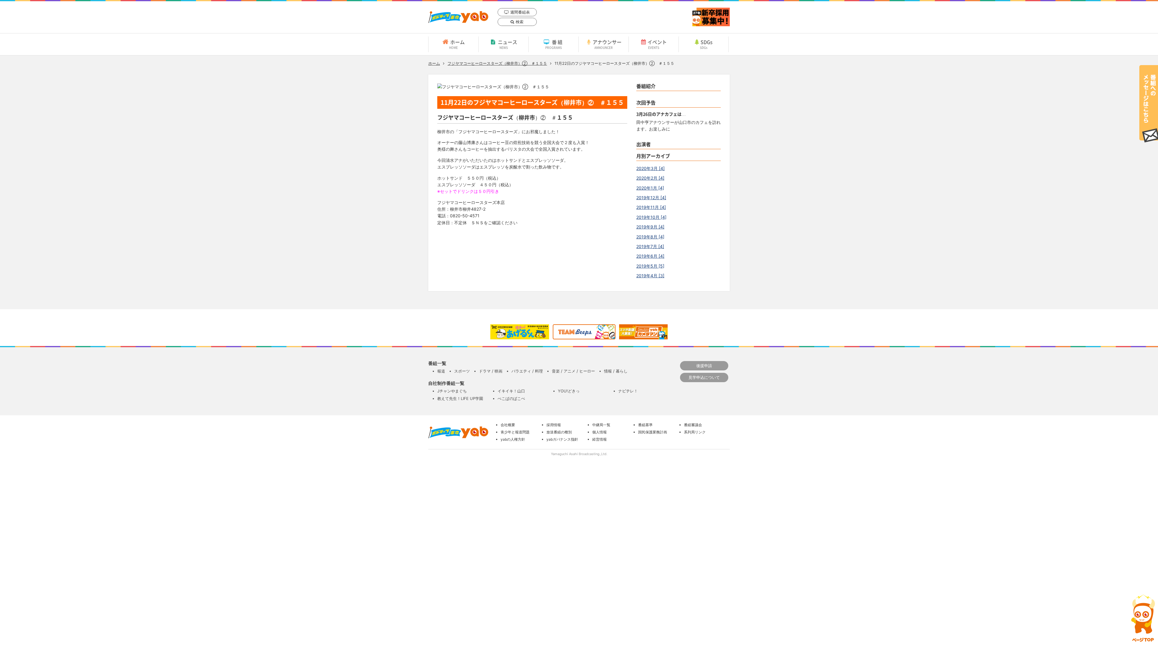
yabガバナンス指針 (562, 439)
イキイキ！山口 (511, 390)
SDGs (706, 44)
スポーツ (462, 371)
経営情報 (599, 439)
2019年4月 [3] (650, 275)
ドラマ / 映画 (490, 371)
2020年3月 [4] (650, 168)
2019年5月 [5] (650, 266)
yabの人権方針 (513, 439)
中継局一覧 (601, 425)
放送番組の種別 (559, 432)
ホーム (457, 44)
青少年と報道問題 (515, 432)
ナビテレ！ (628, 390)
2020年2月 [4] (650, 178)
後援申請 (704, 365)
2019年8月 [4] (650, 236)
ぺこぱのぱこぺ (511, 398)
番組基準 (645, 425)
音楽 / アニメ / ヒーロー (573, 371)
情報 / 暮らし (616, 371)
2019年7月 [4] (650, 246)
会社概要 (508, 425)
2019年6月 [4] (650, 256)
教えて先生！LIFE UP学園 (460, 398)
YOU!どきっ (569, 390)
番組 (554, 44)
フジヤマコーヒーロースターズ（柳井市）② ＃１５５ (497, 63)
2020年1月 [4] (650, 187)
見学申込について (704, 377)
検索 (520, 21)
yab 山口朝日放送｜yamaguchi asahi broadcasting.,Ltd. (458, 17)
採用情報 (553, 425)
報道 (441, 371)
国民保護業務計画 (652, 432)
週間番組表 (520, 12)
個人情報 (599, 432)
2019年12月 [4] (651, 197)
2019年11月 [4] (651, 207)
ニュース (507, 44)
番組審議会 (693, 425)
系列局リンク (695, 432)
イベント (657, 44)
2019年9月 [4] (650, 226)
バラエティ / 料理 (527, 371)
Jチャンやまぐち (452, 390)
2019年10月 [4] (651, 217)
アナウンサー (607, 44)
